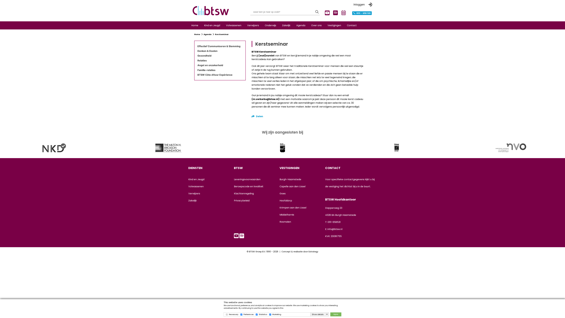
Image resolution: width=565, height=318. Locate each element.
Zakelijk (192, 200)
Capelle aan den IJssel (292, 186)
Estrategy (313, 251)
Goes (283, 193)
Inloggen (359, 4)
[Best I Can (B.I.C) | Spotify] (335, 12)
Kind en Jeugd (196, 179)
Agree (335, 314)
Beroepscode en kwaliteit (248, 186)
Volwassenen (196, 186)
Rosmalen (285, 221)
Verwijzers (194, 193)
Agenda (207, 34)
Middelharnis (287, 214)
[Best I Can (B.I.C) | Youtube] (326, 13)
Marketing (276, 314)
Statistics (263, 314)
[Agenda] (343, 12)
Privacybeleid (242, 200)
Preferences (249, 314)
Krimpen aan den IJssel (293, 207)
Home (197, 34)
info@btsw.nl (335, 229)
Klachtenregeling (244, 193)
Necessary (233, 314)
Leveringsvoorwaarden (247, 179)
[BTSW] (210, 10)
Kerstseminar (222, 34)
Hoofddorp (286, 200)
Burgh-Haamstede (290, 179)
